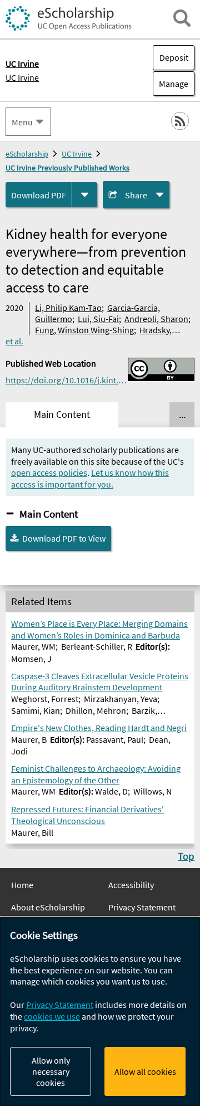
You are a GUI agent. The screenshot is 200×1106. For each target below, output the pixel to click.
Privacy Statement (142, 907)
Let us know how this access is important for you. (90, 478)
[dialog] (100, 1011)
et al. (14, 341)
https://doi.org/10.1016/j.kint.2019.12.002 (67, 380)
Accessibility (131, 884)
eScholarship (27, 154)
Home (22, 884)
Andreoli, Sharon (156, 318)
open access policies (49, 472)
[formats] (84, 194)
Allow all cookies (145, 1071)
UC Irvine (22, 77)
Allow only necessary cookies (51, 1071)
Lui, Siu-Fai (98, 318)
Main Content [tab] (62, 414)
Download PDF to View (64, 538)
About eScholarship (48, 907)
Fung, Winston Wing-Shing (84, 329)
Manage (170, 83)
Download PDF (38, 195)
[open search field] (181, 18)
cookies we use (52, 1016)
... (182, 414)
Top (186, 856)
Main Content (48, 513)
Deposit (173, 57)
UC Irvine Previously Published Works (67, 168)
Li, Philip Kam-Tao (68, 307)
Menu (22, 122)
